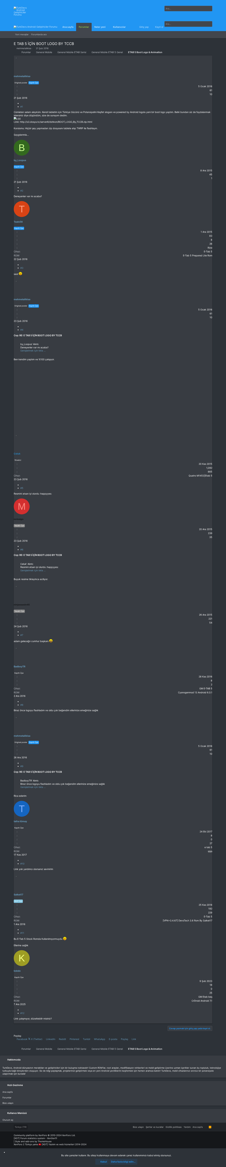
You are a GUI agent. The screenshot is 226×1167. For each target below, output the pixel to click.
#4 (21, 329)
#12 (22, 1013)
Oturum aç (7, 1120)
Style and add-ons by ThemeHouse (33, 1141)
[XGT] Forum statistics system (35, 1138)
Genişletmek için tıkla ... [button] (33, 350)
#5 (21, 488)
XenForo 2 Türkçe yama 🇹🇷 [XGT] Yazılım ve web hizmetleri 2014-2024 (50, 1144)
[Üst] (206, 1126)
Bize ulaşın (7, 1103)
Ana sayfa (7, 1092)
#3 (21, 267)
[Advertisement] (113, 374)
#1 (21, 106)
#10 (22, 863)
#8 (21, 704)
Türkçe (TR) (21, 1127)
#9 (21, 766)
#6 (21, 549)
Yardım (187, 1127)
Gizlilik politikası (174, 1127)
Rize (210, 247)
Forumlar (6, 1097)
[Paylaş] (21, 103)
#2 (21, 190)
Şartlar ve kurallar (155, 1127)
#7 (21, 635)
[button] (108, 27)
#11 (22, 932)
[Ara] (208, 12)
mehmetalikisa (24, 48)
